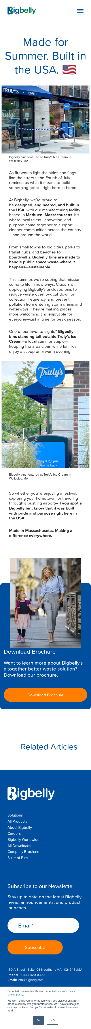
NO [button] (53, 1020)
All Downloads (19, 846)
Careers (14, 833)
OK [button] (38, 1020)
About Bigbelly (20, 827)
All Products (17, 821)
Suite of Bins (18, 858)
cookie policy (15, 994)
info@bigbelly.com (31, 979)
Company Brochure (23, 851)
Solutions (15, 815)
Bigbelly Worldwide (24, 839)
